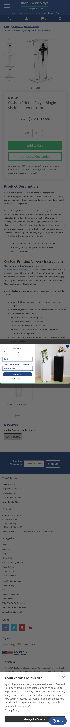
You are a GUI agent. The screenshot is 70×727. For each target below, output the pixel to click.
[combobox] (17, 368)
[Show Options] (31, 368)
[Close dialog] (67, 346)
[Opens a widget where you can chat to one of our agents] (58, 721)
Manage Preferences (35, 719)
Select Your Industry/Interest (15, 364)
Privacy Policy (12, 710)
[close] (63, 677)
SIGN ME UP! (17, 374)
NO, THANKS (17, 379)
